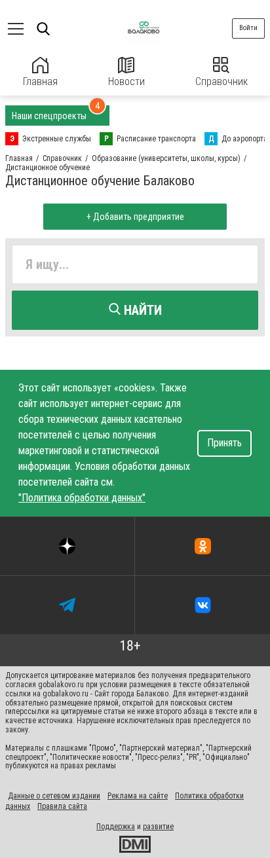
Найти (141, 310)
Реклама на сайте (137, 795)
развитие (158, 826)
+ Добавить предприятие (135, 216)
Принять (224, 443)
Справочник (221, 81)
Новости (126, 81)
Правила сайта (62, 806)
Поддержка (115, 826)
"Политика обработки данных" (81, 498)
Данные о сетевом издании (54, 795)
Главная (40, 81)
